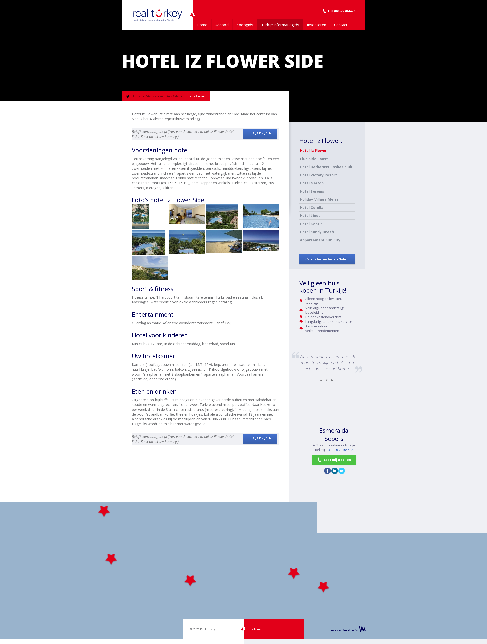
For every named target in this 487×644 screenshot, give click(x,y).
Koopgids (244, 24)
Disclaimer (256, 629)
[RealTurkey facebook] (327, 471)
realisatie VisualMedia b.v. (348, 629)
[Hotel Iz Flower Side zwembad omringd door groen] (150, 242)
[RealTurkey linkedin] (334, 471)
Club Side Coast (314, 158)
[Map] (243, 570)
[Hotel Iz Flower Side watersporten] (187, 242)
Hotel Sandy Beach (317, 231)
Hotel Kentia (311, 223)
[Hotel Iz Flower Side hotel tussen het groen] (150, 269)
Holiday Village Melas (319, 199)
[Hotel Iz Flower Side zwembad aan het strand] (224, 216)
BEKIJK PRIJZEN (260, 133)
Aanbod (222, 24)
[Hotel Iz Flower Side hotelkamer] (187, 216)
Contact (340, 24)
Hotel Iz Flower (313, 150)
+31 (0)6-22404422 (339, 449)
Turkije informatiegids (280, 24)
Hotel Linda (310, 215)
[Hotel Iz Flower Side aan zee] (150, 216)
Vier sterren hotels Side (162, 96)
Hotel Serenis (312, 191)
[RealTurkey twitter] (341, 471)
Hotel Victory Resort (318, 175)
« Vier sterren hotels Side (325, 259)
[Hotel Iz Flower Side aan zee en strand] (261, 242)
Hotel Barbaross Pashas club (326, 166)
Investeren (316, 24)
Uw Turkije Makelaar (157, 15)
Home (202, 24)
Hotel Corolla (311, 207)
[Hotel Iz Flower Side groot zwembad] (261, 216)
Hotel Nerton (312, 183)
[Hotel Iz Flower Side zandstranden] (224, 242)
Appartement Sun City (320, 240)
